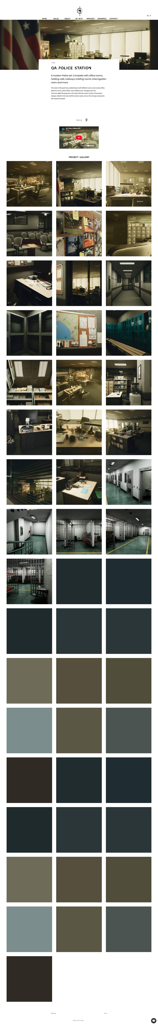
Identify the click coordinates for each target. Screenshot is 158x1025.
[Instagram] (148, 15)
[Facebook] (150, 15)
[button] (79, 18)
